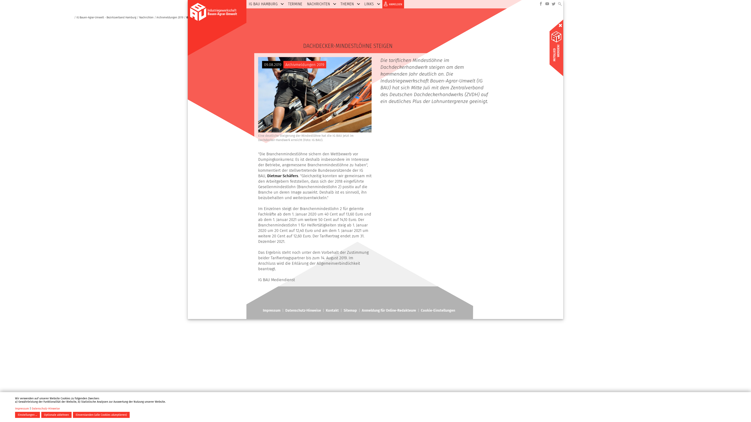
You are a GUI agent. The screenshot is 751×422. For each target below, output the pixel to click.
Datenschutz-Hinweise (46, 408)
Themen (347, 4)
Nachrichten (318, 4)
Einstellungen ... (27, 415)
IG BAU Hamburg (263, 4)
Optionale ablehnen (56, 415)
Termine (295, 4)
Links (369, 4)
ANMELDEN (395, 4)
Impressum (22, 408)
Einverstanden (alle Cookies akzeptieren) (101, 415)
